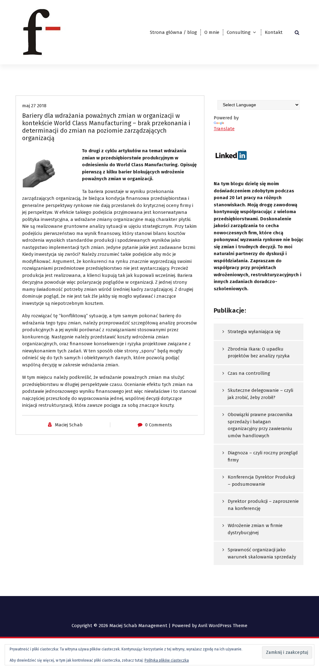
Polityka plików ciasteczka (167, 660)
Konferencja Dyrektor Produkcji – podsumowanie (261, 480)
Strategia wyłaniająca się (254, 331)
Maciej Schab (69, 425)
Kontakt (274, 32)
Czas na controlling (249, 373)
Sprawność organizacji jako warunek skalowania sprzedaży (262, 553)
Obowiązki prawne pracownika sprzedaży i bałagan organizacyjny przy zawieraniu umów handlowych (260, 425)
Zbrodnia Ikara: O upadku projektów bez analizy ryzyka (259, 352)
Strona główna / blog (173, 32)
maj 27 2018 (34, 105)
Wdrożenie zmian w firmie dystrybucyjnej (255, 529)
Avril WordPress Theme (222, 625)
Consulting (238, 32)
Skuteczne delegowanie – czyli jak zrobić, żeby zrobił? (260, 394)
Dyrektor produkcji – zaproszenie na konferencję (263, 504)
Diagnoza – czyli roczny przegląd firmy (263, 456)
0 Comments (158, 425)
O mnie (211, 32)
